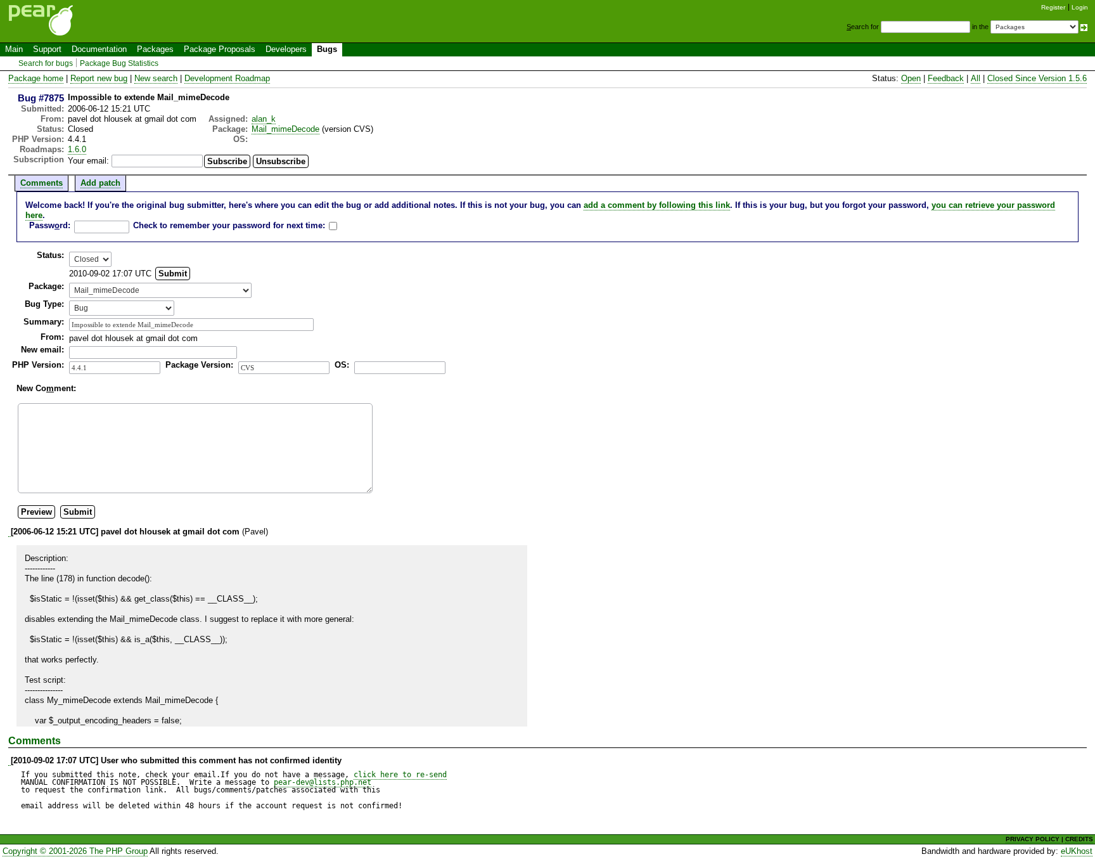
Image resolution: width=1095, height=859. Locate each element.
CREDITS (1079, 839)
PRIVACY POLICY (1033, 839)
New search (155, 78)
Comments (41, 183)
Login (1080, 7)
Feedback (946, 78)
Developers (286, 49)
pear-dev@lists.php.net (322, 782)
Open (911, 78)
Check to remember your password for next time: (229, 225)
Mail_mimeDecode (285, 129)
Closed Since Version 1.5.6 (1037, 78)
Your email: (88, 160)
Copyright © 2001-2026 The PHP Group (75, 851)
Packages (155, 49)
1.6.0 (77, 149)
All (975, 78)
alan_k (264, 119)
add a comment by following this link (657, 205)
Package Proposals (219, 49)
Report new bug (98, 78)
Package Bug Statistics (119, 63)
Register (1053, 7)
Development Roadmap (227, 78)
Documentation (99, 49)
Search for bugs (45, 63)
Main (14, 49)
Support (47, 49)
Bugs (327, 49)
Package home (35, 78)
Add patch (100, 183)
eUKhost (1076, 851)
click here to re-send (400, 774)
